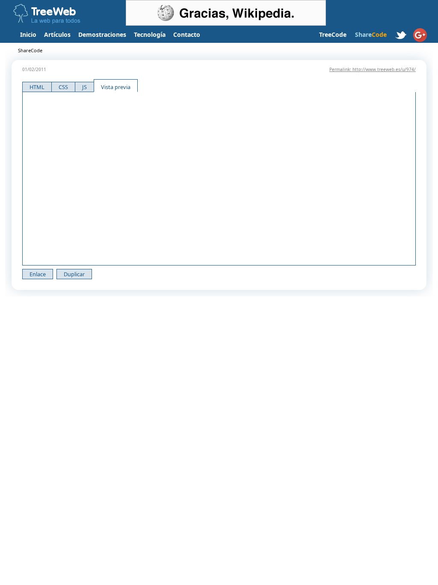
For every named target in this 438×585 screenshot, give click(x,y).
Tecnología (150, 34)
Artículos (57, 34)
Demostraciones (102, 34)
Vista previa (115, 87)
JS (84, 87)
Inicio (28, 34)
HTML (37, 87)
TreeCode (332, 34)
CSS (63, 87)
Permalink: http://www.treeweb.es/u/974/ (372, 69)
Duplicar (74, 274)
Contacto (186, 34)
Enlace (38, 274)
